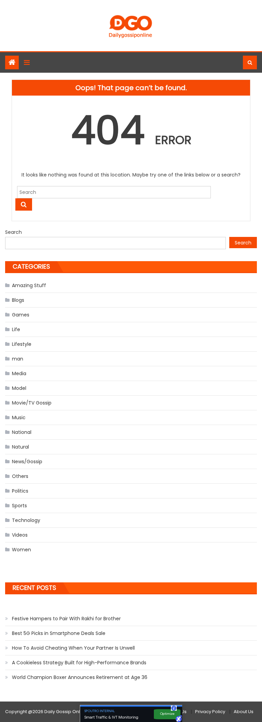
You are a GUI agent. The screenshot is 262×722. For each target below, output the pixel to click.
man (17, 358)
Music (19, 417)
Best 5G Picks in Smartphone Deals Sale (58, 633)
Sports (19, 505)
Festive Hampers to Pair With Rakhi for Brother (66, 618)
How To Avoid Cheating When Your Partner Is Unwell (73, 648)
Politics (20, 490)
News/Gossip (27, 461)
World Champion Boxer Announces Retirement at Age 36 (79, 677)
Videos (20, 535)
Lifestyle (21, 344)
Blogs (18, 300)
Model (19, 388)
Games (20, 314)
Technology (26, 520)
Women (21, 549)
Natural (20, 446)
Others (20, 476)
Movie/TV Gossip (32, 402)
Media (19, 373)
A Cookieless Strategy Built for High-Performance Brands (79, 662)
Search (13, 232)
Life (16, 329)
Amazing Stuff (29, 285)
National (21, 432)
